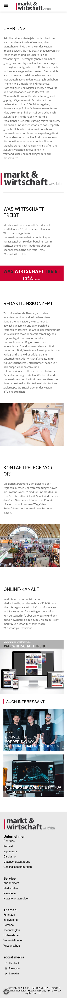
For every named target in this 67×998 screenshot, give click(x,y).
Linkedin (14, 973)
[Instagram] (6, 968)
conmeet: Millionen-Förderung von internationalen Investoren (32, 741)
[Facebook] (6, 963)
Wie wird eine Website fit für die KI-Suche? (33, 789)
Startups (9, 732)
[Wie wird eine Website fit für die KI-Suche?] (33, 775)
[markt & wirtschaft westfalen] (33, 6)
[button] (6, 992)
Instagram (14, 968)
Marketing (9, 782)
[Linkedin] (6, 973)
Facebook (14, 963)
